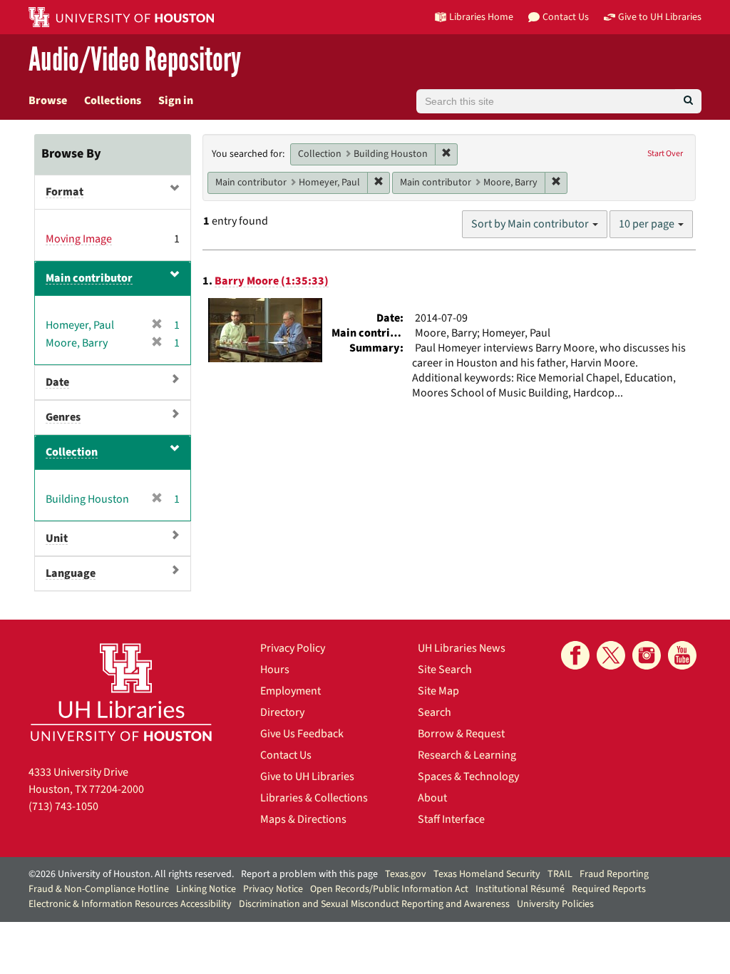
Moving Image (79, 239)
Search (434, 712)
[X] (611, 655)
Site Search (445, 669)
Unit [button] (57, 538)
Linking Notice (206, 889)
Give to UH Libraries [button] (659, 16)
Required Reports (609, 889)
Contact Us (286, 755)
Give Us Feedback (302, 734)
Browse (48, 100)
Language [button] (71, 573)
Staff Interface (451, 819)
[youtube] (682, 655)
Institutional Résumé (520, 889)
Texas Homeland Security (486, 874)
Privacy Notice (273, 889)
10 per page (648, 224)
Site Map (438, 691)
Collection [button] (72, 452)
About (432, 798)
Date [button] (57, 382)
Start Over (665, 154)
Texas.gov (405, 874)
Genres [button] (63, 417)
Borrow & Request (461, 734)
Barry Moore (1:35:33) (272, 281)
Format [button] (64, 192)
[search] (688, 101)
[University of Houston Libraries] (121, 692)
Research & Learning (467, 755)
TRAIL (560, 874)
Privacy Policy (292, 648)
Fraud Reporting (614, 874)
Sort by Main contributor (531, 224)
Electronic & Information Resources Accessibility (130, 904)
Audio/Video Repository (135, 60)
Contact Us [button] (566, 16)
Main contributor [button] (89, 278)
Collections (112, 100)
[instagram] (646, 655)
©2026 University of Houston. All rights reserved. (131, 874)
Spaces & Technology (468, 776)
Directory (282, 712)
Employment (290, 691)
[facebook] (575, 655)
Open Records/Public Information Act (389, 889)
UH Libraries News (461, 648)
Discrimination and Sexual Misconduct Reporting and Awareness (374, 904)
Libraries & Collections (314, 798)
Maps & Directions (303, 819)
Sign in (175, 100)
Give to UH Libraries (307, 776)
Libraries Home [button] (481, 16)
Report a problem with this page (309, 874)
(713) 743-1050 (63, 806)
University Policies (555, 904)
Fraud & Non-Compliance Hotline (99, 889)
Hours (274, 669)
